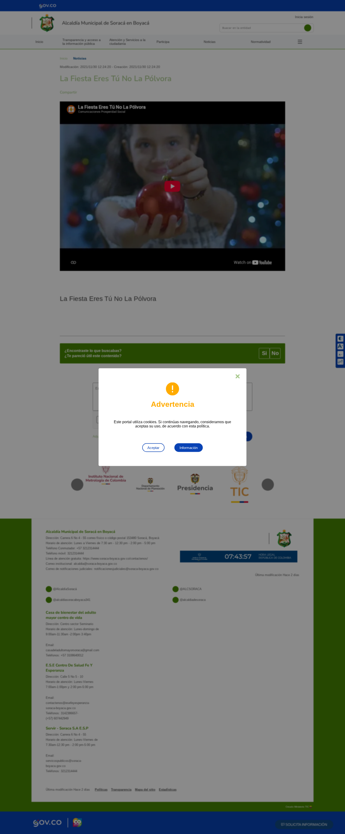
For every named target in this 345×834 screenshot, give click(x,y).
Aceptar (153, 447)
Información (189, 447)
